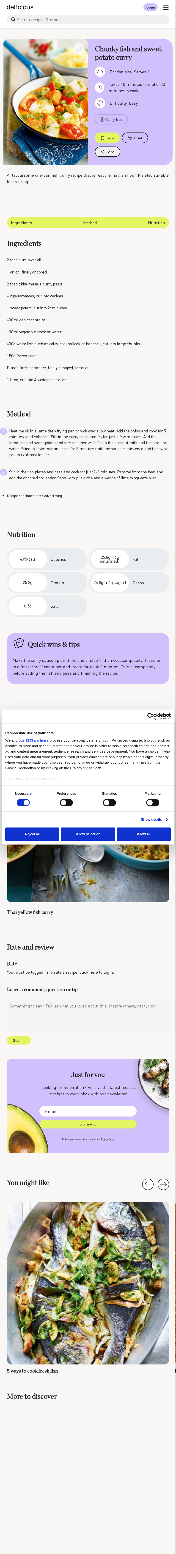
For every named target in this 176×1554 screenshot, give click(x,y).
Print (138, 137)
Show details (151, 819)
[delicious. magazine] (21, 7)
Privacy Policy (107, 1139)
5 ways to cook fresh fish (32, 1370)
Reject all (32, 834)
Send (111, 151)
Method (90, 222)
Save (110, 137)
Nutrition (156, 222)
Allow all (144, 834)
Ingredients (21, 222)
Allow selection (88, 834)
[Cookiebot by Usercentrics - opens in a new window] (151, 716)
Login (150, 7)
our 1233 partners (34, 740)
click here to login (96, 972)
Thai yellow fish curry (30, 912)
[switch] (66, 802)
